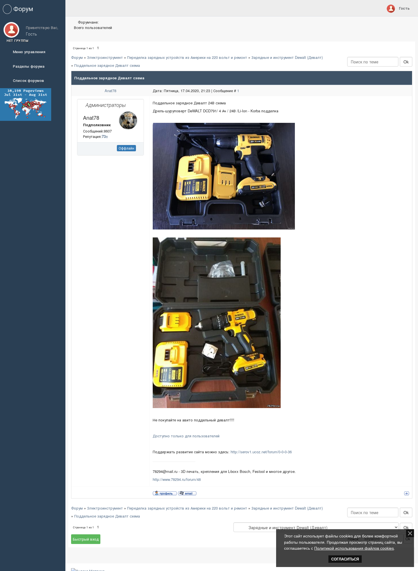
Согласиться (345, 559)
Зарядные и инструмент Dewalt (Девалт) (287, 57)
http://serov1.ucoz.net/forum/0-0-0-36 (261, 451)
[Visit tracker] (25, 104)
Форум (77, 57)
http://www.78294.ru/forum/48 (177, 479)
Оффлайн (126, 148)
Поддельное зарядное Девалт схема (107, 65)
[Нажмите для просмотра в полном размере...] (224, 175)
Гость (404, 8)
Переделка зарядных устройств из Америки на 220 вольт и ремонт (187, 57)
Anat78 (110, 90)
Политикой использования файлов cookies (354, 548)
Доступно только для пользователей (186, 435)
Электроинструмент (105, 57)
